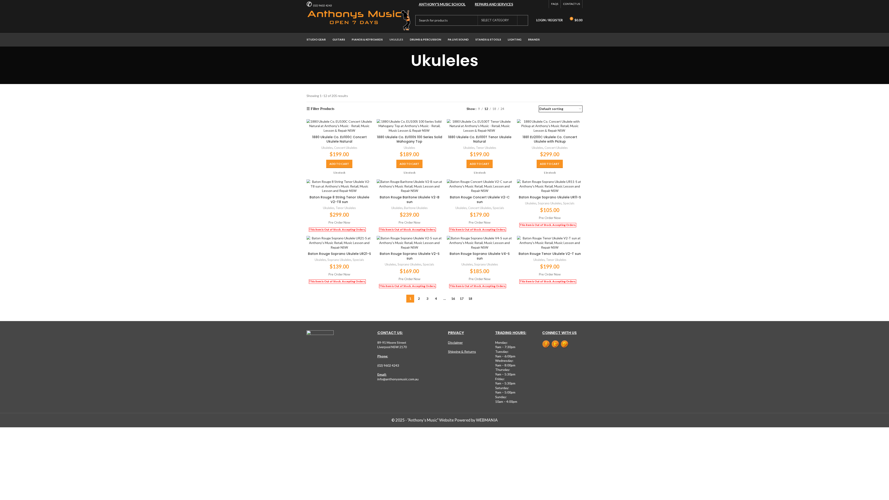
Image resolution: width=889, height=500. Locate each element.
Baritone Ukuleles (416, 208)
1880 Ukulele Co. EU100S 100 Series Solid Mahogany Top (409, 139)
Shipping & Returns (462, 351)
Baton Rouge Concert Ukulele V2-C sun (480, 199)
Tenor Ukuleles (486, 148)
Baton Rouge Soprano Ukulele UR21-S (339, 253)
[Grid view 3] (522, 109)
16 (453, 298)
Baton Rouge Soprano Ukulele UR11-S (550, 197)
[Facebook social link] (525, 4)
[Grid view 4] (529, 109)
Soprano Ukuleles (550, 203)
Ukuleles (327, 148)
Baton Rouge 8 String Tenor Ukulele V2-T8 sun (339, 199)
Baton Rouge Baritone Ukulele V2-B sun (409, 199)
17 (461, 298)
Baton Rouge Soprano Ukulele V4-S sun (480, 256)
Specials (498, 208)
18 (470, 298)
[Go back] (405, 60)
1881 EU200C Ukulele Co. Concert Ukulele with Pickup (550, 139)
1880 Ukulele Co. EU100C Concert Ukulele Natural (339, 139)
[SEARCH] (522, 20)
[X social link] (531, 4)
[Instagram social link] (543, 4)
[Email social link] (537, 4)
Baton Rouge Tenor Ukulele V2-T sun (550, 253)
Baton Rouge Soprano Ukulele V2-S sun (409, 256)
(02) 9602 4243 (322, 5)
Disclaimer (455, 342)
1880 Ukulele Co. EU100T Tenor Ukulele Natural (479, 139)
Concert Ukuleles (345, 148)
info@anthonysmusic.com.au (398, 379)
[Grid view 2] (515, 109)
